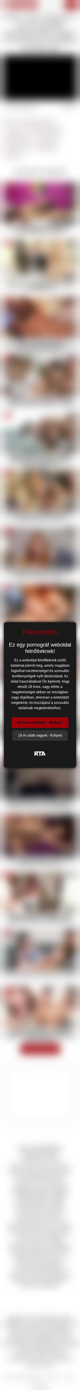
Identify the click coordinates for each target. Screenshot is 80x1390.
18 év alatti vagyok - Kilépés (40, 735)
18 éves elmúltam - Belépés (40, 722)
